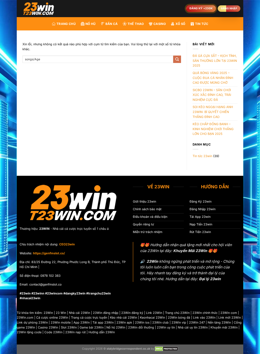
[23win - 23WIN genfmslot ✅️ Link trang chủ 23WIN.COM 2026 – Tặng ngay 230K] (39, 8)
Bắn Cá (111, 24)
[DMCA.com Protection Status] (166, 348)
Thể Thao (136, 24)
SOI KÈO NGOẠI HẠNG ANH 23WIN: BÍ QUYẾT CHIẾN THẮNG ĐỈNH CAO (213, 112)
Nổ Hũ (90, 24)
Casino (159, 24)
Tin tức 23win (202, 156)
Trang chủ (66, 24)
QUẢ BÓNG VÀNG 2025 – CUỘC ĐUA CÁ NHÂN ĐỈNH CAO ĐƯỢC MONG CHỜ (213, 77)
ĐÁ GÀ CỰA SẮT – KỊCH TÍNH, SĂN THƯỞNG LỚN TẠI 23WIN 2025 (215, 60)
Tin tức (201, 24)
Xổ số (180, 24)
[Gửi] (177, 59)
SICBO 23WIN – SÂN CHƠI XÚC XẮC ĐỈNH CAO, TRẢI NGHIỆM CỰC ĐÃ (212, 95)
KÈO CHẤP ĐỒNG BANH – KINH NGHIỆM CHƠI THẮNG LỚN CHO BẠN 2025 (213, 129)
